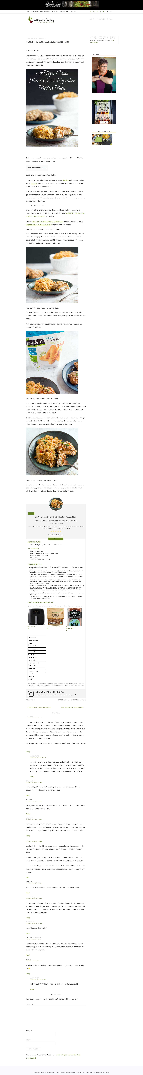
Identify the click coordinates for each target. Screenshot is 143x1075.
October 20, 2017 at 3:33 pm (34, 883)
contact (107, 1072)
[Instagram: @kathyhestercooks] (32, 694)
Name (29, 1031)
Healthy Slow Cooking (41, 20)
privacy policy (100, 1072)
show (44, 167)
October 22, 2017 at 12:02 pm (34, 939)
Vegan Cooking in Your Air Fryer (38, 224)
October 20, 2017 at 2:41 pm (34, 841)
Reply (28, 752)
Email (28, 1039)
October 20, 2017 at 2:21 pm (34, 782)
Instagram (72, 694)
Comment (30, 1004)
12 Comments (42, 38)
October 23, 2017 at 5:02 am (34, 960)
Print (55, 538)
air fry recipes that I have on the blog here (47, 221)
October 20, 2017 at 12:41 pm (38, 757)
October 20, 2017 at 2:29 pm (34, 801)
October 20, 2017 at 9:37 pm (34, 923)
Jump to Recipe (33, 50)
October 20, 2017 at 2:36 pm (34, 819)
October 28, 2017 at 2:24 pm (38, 979)
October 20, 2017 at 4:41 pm (34, 898)
